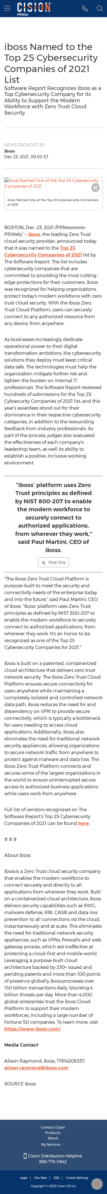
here (83, 823)
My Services (51, 1144)
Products (52, 1133)
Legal (23, 1178)
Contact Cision (53, 1127)
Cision (61, 1186)
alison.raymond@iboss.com (36, 1068)
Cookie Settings (77, 1178)
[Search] (99, 8)
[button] (53, 183)
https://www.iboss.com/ (32, 1029)
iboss (34, 234)
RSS (56, 1178)
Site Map (40, 1178)
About (53, 1138)
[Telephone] (85, 8)
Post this (57, 562)
